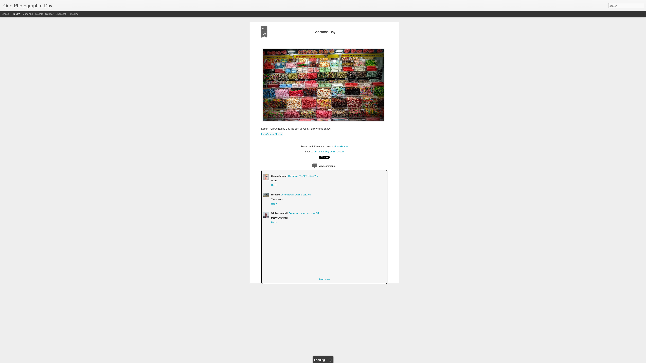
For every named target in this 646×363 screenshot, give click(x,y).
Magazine (28, 13)
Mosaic (39, 13)
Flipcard (16, 13)
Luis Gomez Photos (271, 134)
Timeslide (73, 13)
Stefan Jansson (279, 175)
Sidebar (49, 13)
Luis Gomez (341, 146)
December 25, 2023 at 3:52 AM (295, 194)
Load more (324, 278)
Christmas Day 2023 (324, 151)
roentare (275, 194)
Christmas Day (324, 31)
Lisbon (340, 151)
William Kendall (279, 212)
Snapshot (61, 13)
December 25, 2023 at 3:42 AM (303, 175)
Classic (5, 13)
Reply (273, 184)
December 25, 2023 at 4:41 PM (303, 212)
